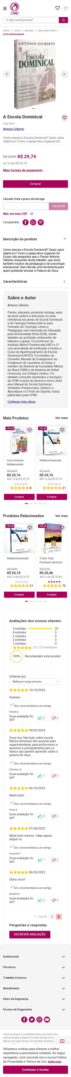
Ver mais (61, 418)
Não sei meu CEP (15, 214)
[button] (35, 170)
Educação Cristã (46, 30)
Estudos (29, 30)
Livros (17, 30)
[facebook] (26, 222)
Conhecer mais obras (22, 401)
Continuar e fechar (35, 1070)
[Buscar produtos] (63, 20)
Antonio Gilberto (13, 129)
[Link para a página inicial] (6, 30)
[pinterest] (41, 222)
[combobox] (35, 20)
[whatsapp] (33, 222)
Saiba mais (55, 1061)
